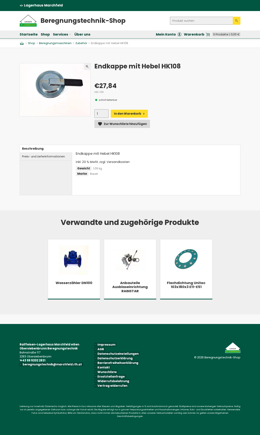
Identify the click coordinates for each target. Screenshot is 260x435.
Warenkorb (194, 34)
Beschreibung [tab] (33, 149)
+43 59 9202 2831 (33, 360)
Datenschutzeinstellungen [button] (118, 354)
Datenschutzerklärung (115, 358)
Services (60, 34)
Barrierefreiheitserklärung (117, 363)
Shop (45, 34)
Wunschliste (107, 372)
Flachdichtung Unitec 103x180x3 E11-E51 (186, 285)
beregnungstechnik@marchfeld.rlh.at (53, 364)
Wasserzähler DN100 (74, 283)
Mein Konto (166, 34)
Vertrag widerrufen (112, 386)
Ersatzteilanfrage (111, 377)
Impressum (106, 345)
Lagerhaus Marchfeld (41, 5)
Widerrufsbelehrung (113, 381)
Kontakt (103, 367)
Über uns (82, 34)
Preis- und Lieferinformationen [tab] (43, 156)
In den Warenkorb (127, 114)
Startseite (29, 34)
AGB (100, 349)
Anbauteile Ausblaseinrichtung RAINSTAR (130, 287)
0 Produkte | (226, 34)
